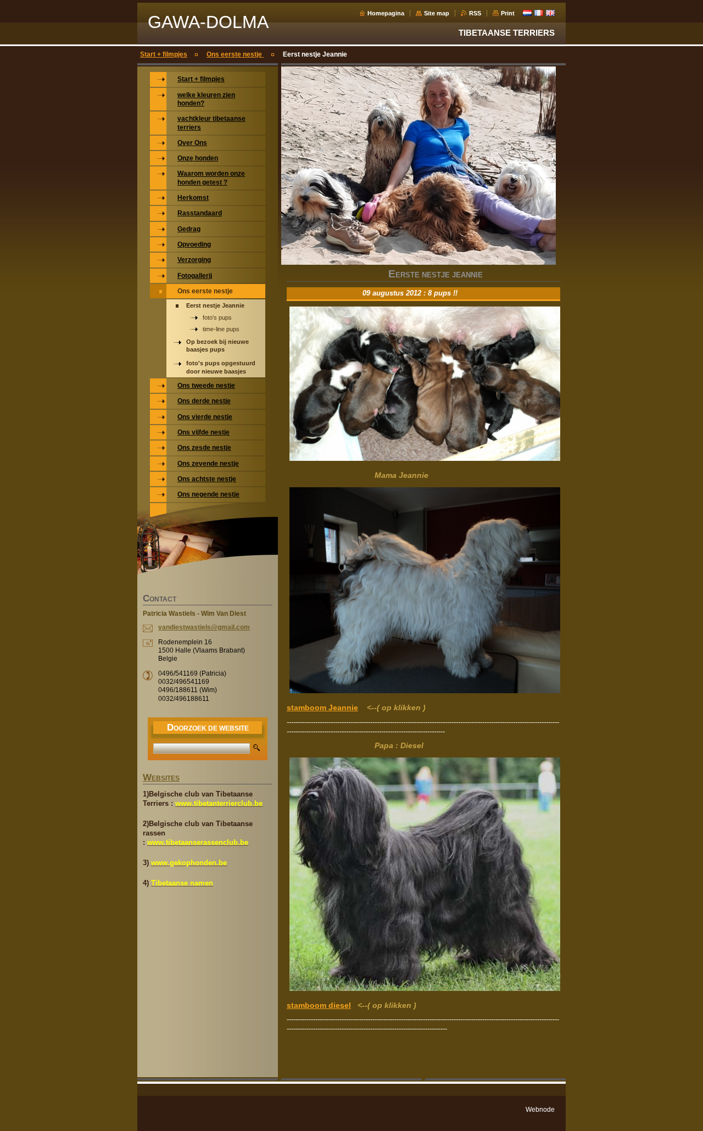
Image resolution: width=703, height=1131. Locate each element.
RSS (475, 13)
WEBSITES (161, 778)
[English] (550, 12)
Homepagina (385, 13)
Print (508, 13)
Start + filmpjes (163, 54)
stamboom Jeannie (322, 707)
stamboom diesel (319, 1005)
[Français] (538, 12)
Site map (436, 13)
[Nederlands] (527, 12)
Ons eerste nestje (235, 54)
